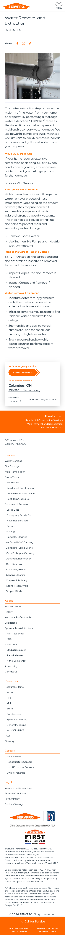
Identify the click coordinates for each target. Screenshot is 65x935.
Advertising (11, 666)
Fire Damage (12, 466)
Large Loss (13, 509)
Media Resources (16, 649)
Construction (12, 482)
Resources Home (14, 686)
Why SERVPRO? (15, 730)
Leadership (11, 622)
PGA (9, 639)
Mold (9, 703)
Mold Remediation (15, 471)
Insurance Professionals (18, 617)
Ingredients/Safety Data (18, 788)
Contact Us (11, 671)
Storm (10, 708)
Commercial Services (16, 504)
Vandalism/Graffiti (16, 569)
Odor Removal (14, 564)
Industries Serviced (17, 520)
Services (11, 526)
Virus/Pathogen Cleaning (20, 553)
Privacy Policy (12, 798)
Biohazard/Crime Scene (19, 547)
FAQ (7, 735)
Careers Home (13, 756)
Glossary (9, 741)
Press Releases (15, 655)
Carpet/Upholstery (16, 580)
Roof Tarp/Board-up (18, 498)
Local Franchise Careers (20, 767)
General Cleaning (16, 574)
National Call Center (47, 930)
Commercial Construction (21, 493)
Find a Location (13, 606)
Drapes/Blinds (14, 591)
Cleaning (10, 531)
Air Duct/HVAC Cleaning (19, 542)
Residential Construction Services (44, 420)
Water (10, 692)
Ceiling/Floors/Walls (17, 585)
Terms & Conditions (15, 793)
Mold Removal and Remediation (45, 423)
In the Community (16, 660)
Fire (9, 697)
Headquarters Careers (19, 761)
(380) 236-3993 (22, 372)
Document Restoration (18, 558)
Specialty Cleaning (17, 536)
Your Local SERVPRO (18, 930)
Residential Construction (20, 488)
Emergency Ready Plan (19, 515)
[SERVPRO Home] (16, 6)
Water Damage (13, 460)
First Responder (15, 633)
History (9, 611)
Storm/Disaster (13, 477)
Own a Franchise (16, 772)
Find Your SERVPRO (52, 427)
